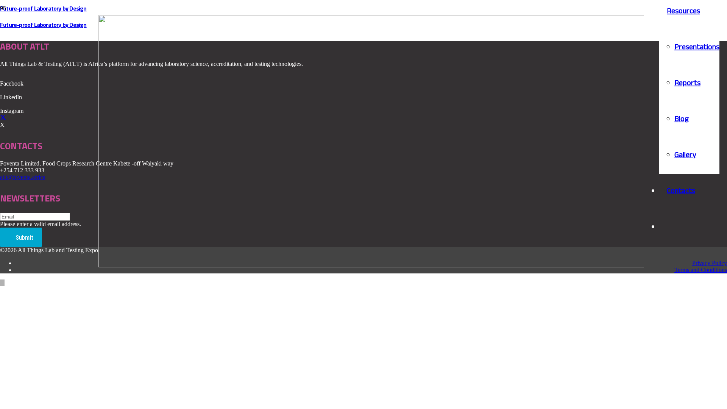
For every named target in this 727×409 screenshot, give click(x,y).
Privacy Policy (709, 263)
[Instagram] (2, 104)
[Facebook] (2, 76)
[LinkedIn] (2, 90)
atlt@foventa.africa (22, 177)
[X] (3, 118)
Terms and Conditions (700, 270)
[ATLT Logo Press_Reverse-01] (371, 265)
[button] (2, 282)
